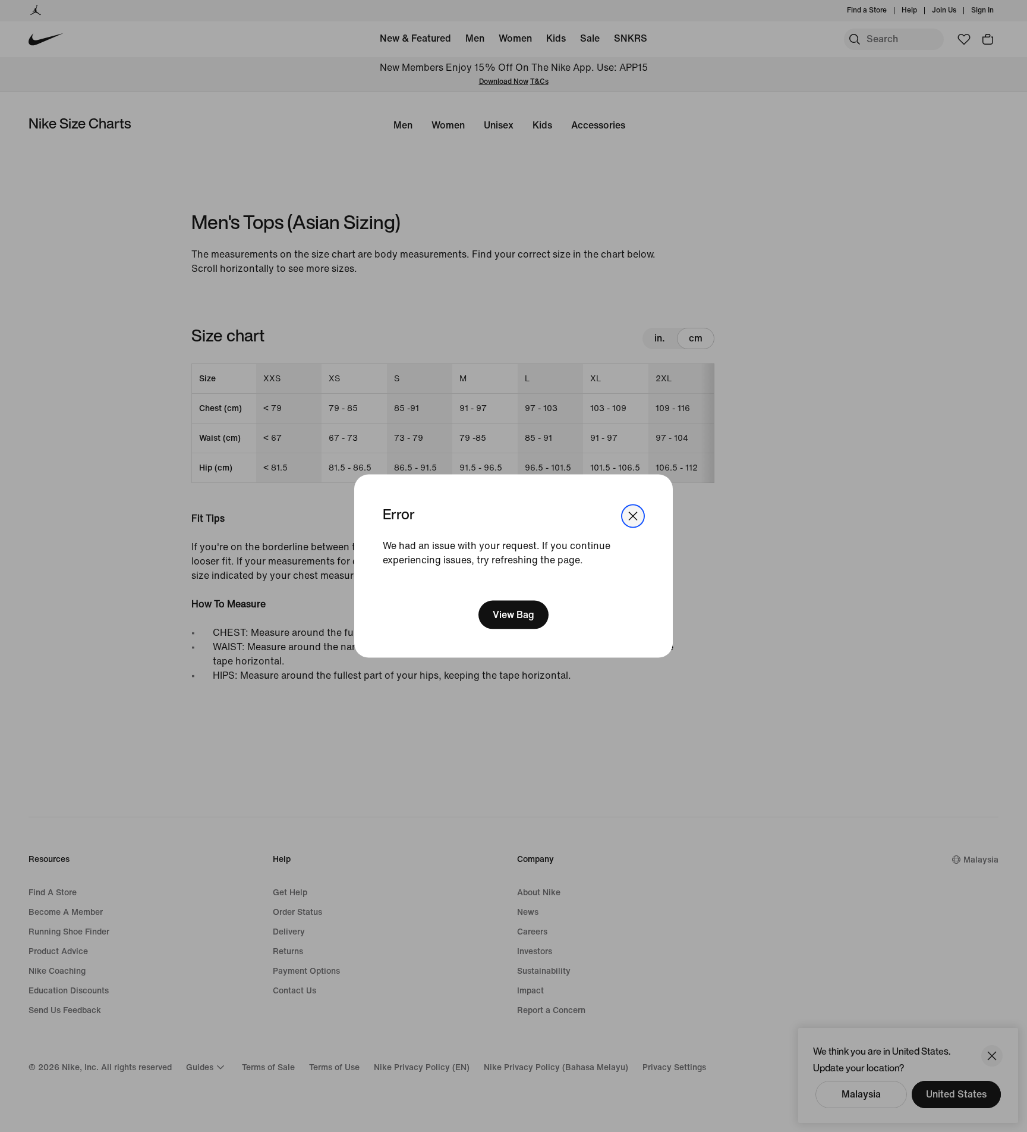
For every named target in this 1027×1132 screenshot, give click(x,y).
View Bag (513, 615)
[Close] (633, 515)
